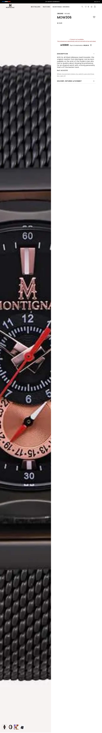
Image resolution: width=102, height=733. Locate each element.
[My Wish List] (85, 7)
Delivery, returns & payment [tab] (69, 81)
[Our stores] (88, 7)
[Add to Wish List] (94, 17)
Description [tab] (62, 54)
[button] (97, 2)
